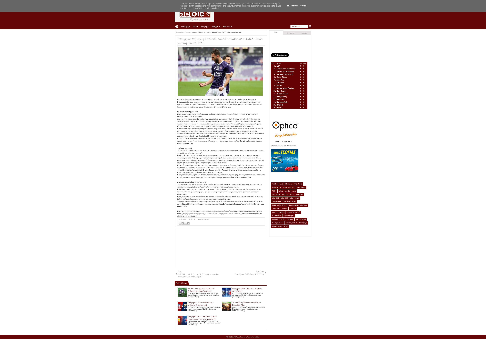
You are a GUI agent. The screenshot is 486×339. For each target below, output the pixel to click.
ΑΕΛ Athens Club (278, 194)
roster (294, 191)
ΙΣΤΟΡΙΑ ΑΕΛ (276, 216)
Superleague (300, 187)
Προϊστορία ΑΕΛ (291, 223)
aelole (281, 191)
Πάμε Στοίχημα (204, 219)
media (287, 191)
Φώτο (286, 226)
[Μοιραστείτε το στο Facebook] (188, 223)
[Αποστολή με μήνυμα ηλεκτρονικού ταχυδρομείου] (180, 223)
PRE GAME (298, 184)
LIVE (281, 184)
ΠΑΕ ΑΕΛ (290, 219)
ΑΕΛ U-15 (299, 194)
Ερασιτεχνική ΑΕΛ (278, 212)
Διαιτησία (275, 209)
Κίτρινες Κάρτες (289, 216)
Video (276, 33)
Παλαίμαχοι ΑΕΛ (278, 223)
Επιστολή (293, 209)
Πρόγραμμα (205, 27)
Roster (195, 27)
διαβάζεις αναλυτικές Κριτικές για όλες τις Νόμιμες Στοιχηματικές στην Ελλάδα (210, 214)
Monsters (288, 184)
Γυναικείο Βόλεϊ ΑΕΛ (279, 205)
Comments (290, 33)
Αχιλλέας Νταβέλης (289, 202)
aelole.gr (257, 337)
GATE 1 (275, 184)
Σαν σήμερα (303, 223)
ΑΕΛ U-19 (284, 198)
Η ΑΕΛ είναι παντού (293, 212)
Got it (303, 6)
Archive (304, 33)
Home (177, 26)
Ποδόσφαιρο (185, 27)
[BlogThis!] (182, 223)
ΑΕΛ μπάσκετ (294, 198)
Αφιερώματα (276, 202)
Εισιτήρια (284, 209)
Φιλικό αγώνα (277, 226)
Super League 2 (288, 187)
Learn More (292, 6)
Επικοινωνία (227, 27)
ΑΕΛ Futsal (290, 194)
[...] (199, 297)
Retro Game (276, 187)
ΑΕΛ (227, 337)
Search (310, 26)
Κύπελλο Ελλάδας (278, 219)
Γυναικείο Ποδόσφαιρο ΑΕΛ (297, 205)
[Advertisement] (221, 248)
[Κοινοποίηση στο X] (185, 223)
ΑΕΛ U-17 (275, 198)
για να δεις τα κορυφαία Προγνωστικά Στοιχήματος (216, 211)
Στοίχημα (215, 27)
